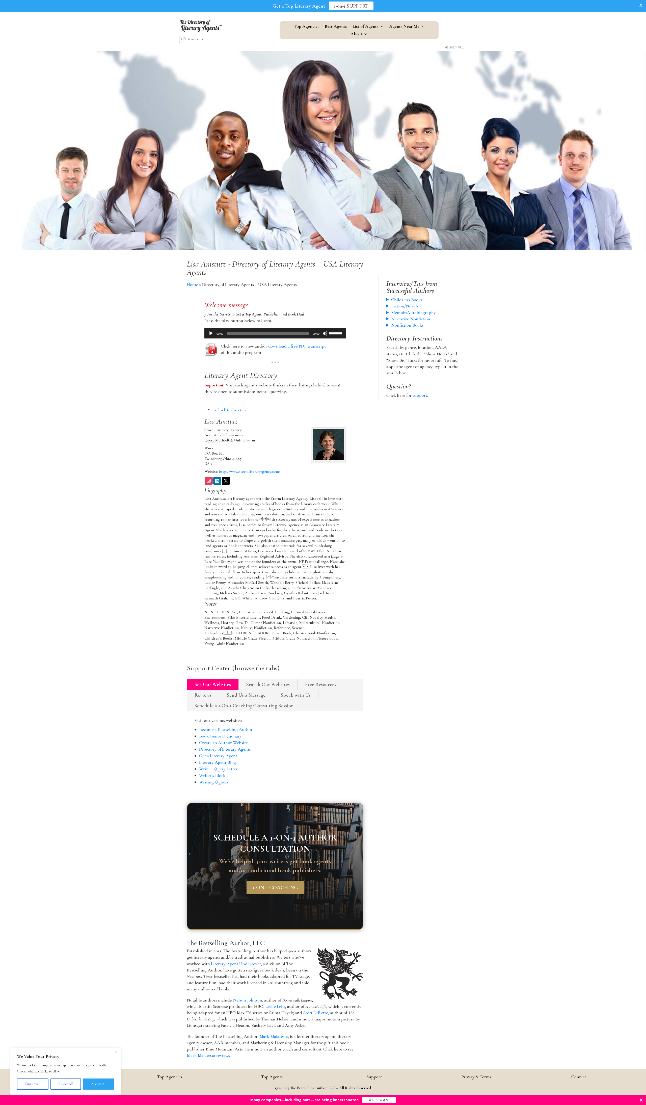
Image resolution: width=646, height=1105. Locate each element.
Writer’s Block (212, 775)
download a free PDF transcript (297, 346)
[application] (275, 333)
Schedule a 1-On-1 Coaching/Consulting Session (244, 706)
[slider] (336, 332)
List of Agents (366, 26)
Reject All (65, 1084)
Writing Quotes (213, 782)
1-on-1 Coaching (275, 887)
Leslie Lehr (275, 1006)
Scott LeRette (315, 1012)
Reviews (203, 695)
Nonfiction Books (407, 325)
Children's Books (406, 299)
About (356, 34)
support (420, 395)
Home (192, 284)
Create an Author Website (223, 742)
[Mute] (325, 333)
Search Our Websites (268, 684)
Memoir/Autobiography (413, 312)
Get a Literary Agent (218, 755)
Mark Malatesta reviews (208, 1055)
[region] (65, 1071)
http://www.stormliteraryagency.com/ (249, 471)
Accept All (98, 1084)
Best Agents (336, 26)
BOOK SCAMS (379, 1099)
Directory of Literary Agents (225, 749)
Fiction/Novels (404, 306)
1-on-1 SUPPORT (351, 6)
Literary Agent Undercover (236, 963)
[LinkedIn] (217, 481)
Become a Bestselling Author (226, 729)
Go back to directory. (229, 409)
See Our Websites (213, 684)
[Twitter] (226, 481)
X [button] (640, 5)
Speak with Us (296, 695)
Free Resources (320, 684)
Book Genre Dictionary (220, 736)
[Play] (210, 333)
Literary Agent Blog (217, 762)
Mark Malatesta (273, 1036)
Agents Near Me (404, 26)
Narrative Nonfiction (410, 319)
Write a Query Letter (218, 769)
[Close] (116, 1052)
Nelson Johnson (247, 1000)
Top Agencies (306, 26)
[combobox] (210, 39)
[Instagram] (209, 481)
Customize (32, 1084)
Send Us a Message (246, 695)
